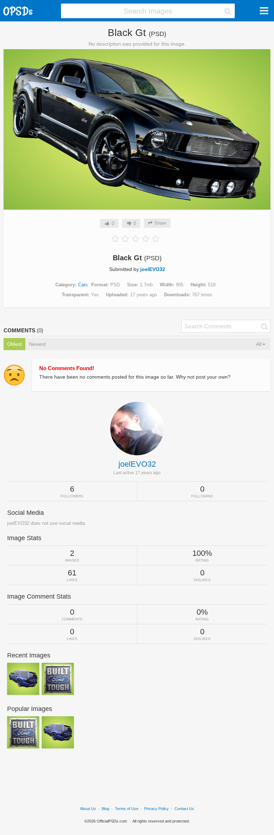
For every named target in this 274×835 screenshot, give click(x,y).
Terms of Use (126, 808)
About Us (88, 808)
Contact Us (184, 808)
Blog (105, 808)
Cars (83, 284)
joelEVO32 (152, 269)
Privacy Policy (156, 808)
